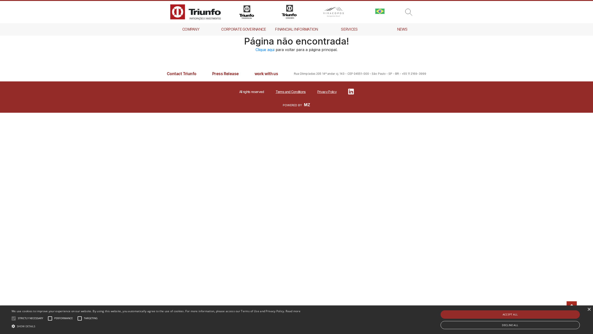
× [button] (589, 309)
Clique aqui (264, 49)
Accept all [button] (510, 314)
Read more (293, 311)
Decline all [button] (510, 325)
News (402, 29)
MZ (307, 105)
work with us (266, 73)
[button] (156, 326)
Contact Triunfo (181, 73)
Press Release (225, 73)
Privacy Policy (327, 92)
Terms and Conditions (291, 92)
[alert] (296, 319)
